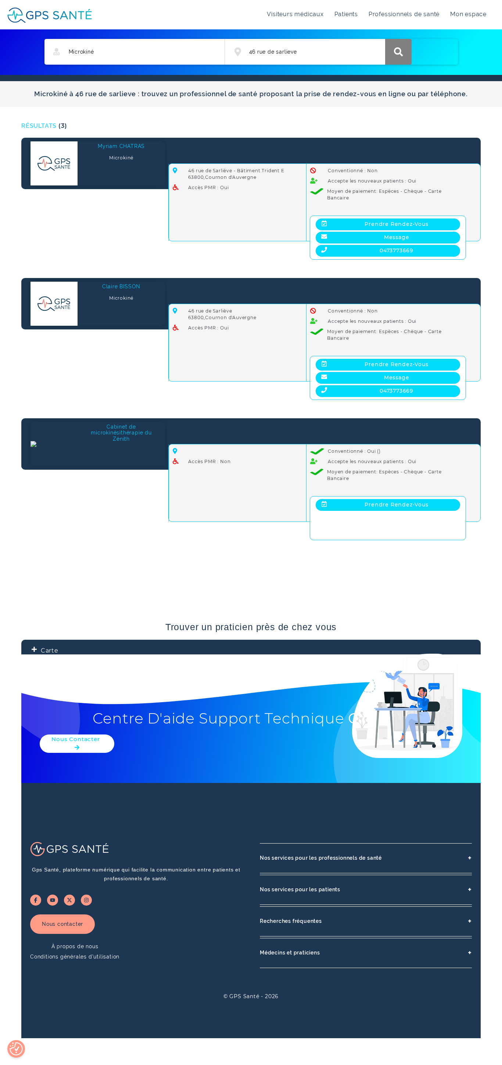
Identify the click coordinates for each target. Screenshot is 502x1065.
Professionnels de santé (404, 14)
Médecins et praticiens (366, 952)
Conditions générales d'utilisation (74, 957)
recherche (398, 52)
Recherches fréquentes (366, 921)
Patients (346, 14)
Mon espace (468, 14)
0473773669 (396, 250)
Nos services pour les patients (366, 889)
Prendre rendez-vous (396, 224)
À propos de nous (74, 946)
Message (396, 237)
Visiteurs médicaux (295, 14)
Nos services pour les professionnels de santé (366, 858)
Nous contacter (62, 924)
